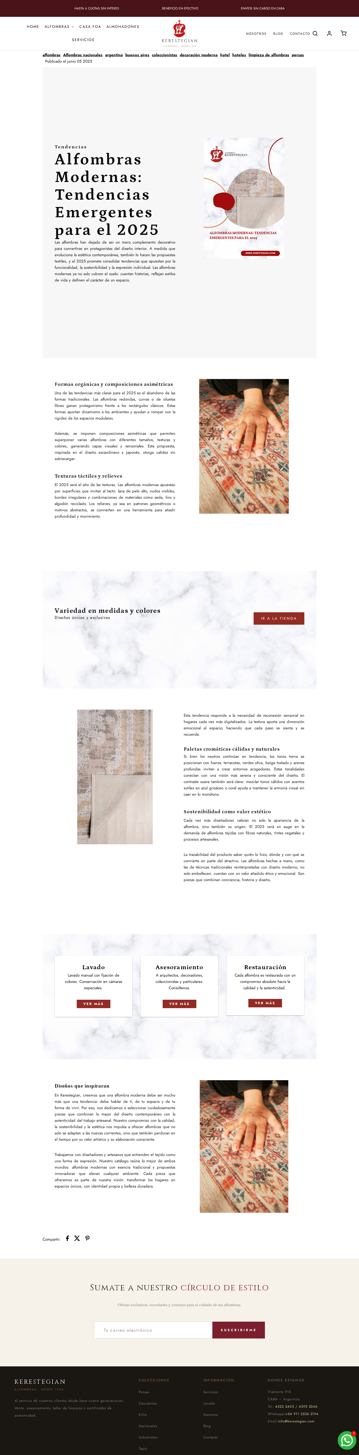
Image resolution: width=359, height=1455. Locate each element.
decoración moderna (199, 55)
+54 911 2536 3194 (302, 1413)
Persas (144, 1392)
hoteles (239, 55)
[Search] (315, 33)
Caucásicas (148, 1403)
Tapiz (143, 1448)
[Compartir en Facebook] (67, 1239)
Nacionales (148, 1425)
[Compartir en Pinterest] (87, 1239)
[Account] (329, 33)
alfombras (51, 55)
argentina (114, 55)
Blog (278, 33)
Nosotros (256, 33)
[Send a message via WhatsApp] (347, 1440)
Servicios (210, 1392)
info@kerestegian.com (296, 1421)
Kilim (143, 1414)
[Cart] (343, 33)
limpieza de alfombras (269, 55)
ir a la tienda (279, 618)
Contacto (300, 33)
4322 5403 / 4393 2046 (296, 1406)
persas (298, 55)
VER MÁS (93, 1003)
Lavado (209, 1403)
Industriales (148, 1437)
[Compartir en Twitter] (77, 1239)
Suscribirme (239, 1330)
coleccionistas (164, 55)
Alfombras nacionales (82, 55)
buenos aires (137, 55)
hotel (225, 55)
